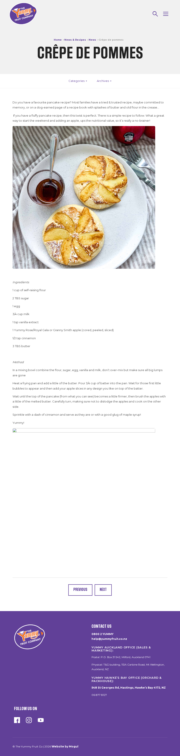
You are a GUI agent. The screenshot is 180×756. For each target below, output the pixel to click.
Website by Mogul (65, 746)
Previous (80, 589)
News (92, 39)
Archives (103, 81)
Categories (76, 81)
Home (58, 39)
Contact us (102, 626)
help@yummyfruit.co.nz (109, 639)
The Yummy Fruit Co (23, 13)
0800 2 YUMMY (102, 634)
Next (103, 589)
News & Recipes (75, 39)
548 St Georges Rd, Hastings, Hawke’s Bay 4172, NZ (129, 687)
